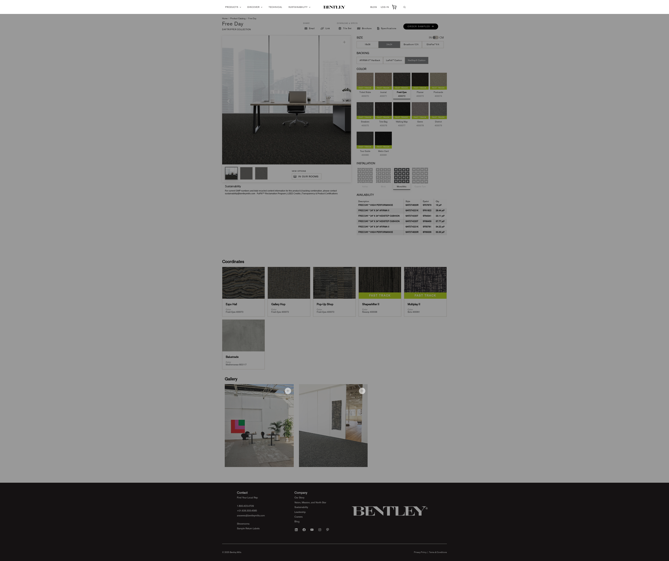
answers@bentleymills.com (251, 515)
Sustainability (298, 7)
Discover (253, 7)
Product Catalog (237, 18)
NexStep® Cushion (416, 60)
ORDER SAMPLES (419, 26)
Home (225, 18)
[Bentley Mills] (334, 7)
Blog (373, 7)
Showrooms (243, 523)
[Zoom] (344, 42)
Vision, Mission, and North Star (310, 502)
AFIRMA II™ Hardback (370, 60)
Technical (275, 7)
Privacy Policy (420, 552)
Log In (385, 7)
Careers (298, 516)
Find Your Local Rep (247, 497)
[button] (231, 173)
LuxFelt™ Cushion (394, 60)
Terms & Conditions (438, 552)
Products (231, 7)
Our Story (299, 497)
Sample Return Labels (248, 528)
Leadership (300, 512)
